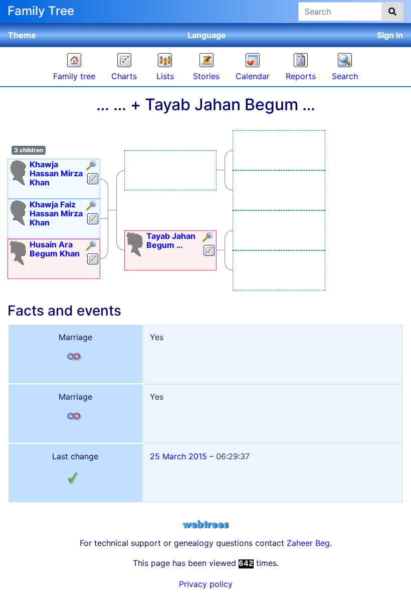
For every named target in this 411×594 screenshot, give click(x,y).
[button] (92, 166)
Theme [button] (22, 35)
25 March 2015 (178, 456)
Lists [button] (165, 76)
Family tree (74, 76)
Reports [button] (301, 76)
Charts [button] (124, 76)
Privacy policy (206, 584)
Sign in (390, 35)
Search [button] (345, 76)
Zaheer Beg (308, 543)
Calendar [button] (253, 76)
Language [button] (206, 35)
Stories (206, 76)
